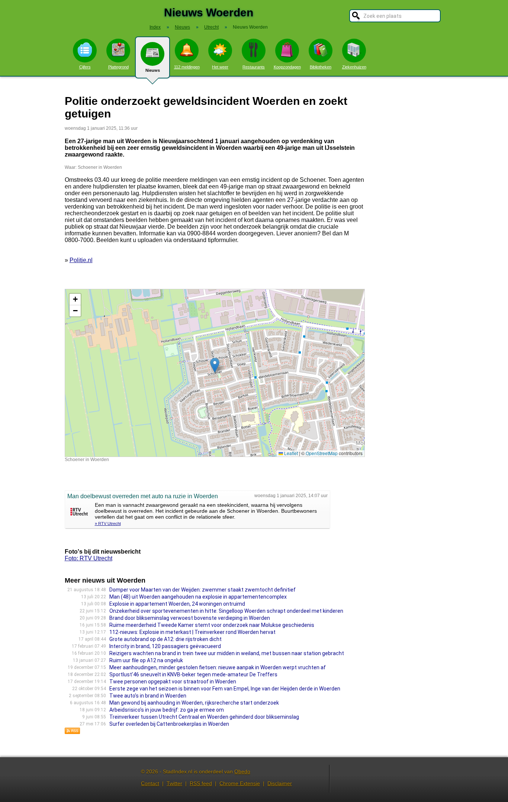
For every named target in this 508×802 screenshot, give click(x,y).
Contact (150, 783)
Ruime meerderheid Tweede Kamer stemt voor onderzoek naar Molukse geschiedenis (211, 625)
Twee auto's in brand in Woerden (147, 696)
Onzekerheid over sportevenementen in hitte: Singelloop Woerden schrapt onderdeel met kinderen (226, 611)
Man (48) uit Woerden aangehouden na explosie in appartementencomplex (198, 597)
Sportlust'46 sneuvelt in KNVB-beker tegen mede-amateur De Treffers (193, 674)
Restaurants (253, 67)
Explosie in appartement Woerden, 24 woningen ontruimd (177, 604)
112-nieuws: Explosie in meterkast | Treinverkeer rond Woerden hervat (192, 632)
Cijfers (85, 67)
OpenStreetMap (322, 453)
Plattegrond (118, 67)
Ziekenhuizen (354, 67)
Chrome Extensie (239, 783)
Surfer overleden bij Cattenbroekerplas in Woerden (169, 724)
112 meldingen (187, 67)
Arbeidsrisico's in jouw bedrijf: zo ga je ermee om (166, 710)
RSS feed (201, 783)
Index (155, 27)
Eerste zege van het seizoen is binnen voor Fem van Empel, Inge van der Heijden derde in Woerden (224, 689)
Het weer (220, 67)
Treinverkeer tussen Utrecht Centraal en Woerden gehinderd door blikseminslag (204, 717)
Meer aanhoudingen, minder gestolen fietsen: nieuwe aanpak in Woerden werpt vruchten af (217, 667)
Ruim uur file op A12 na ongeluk (146, 660)
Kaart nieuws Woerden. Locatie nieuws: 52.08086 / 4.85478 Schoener (214, 372)
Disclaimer (279, 783)
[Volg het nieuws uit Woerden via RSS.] (72, 732)
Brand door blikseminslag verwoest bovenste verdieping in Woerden (189, 618)
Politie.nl (81, 260)
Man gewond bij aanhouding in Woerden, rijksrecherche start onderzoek (194, 703)
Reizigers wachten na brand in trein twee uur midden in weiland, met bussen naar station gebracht (226, 653)
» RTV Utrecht (108, 523)
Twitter (174, 783)
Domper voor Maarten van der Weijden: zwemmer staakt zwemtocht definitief (202, 590)
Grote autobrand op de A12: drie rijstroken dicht (165, 639)
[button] (214, 365)
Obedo (242, 771)
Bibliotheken (320, 67)
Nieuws (152, 70)
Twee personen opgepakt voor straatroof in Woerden (172, 682)
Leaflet (290, 453)
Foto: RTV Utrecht (88, 558)
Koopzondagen (287, 67)
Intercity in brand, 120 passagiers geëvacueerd (165, 646)
